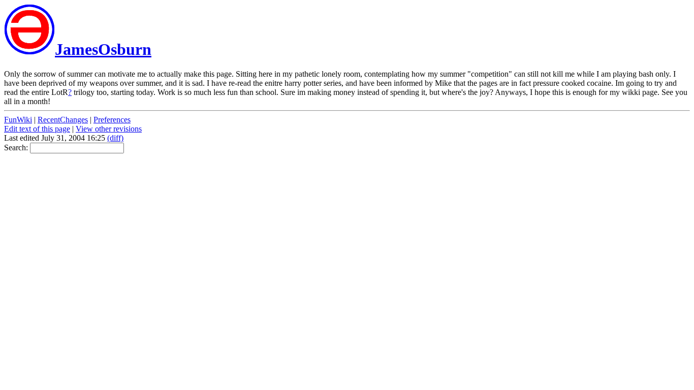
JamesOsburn (103, 49)
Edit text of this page (37, 128)
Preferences (112, 119)
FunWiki (18, 119)
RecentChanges (63, 119)
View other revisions (109, 128)
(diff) (115, 138)
